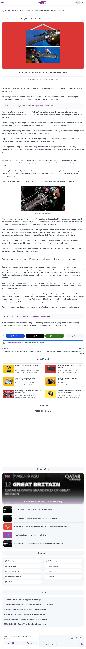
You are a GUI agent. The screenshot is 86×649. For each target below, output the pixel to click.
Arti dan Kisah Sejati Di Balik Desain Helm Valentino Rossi (69, 391)
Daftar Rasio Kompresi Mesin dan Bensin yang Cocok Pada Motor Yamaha (41, 527)
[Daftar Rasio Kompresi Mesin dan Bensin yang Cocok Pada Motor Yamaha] (9, 526)
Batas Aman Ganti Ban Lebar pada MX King (30, 535)
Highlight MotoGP (14, 577)
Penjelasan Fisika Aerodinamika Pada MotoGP (69, 366)
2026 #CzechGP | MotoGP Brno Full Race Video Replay (24, 614)
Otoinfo (51, 577)
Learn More (12, 643)
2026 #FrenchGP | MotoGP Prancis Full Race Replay (33, 510)
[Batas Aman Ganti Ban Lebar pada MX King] (9, 535)
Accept (29, 643)
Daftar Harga (53, 561)
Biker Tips (11, 561)
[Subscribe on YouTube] (72, 638)
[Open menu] (2, 2)
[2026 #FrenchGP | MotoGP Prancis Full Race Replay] (9, 509)
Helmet (51, 571)
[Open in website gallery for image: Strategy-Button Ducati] (43, 198)
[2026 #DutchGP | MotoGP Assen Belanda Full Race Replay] (9, 518)
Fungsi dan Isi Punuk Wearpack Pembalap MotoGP (35, 106)
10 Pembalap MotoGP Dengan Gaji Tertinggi (33, 316)
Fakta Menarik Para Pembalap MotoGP (67, 379)
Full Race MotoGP (14, 571)
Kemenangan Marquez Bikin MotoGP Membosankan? (28, 391)
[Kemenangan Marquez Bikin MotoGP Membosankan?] (8, 394)
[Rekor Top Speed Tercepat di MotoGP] (8, 369)
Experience (12, 566)
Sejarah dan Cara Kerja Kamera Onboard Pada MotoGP (25, 379)
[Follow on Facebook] (76, 638)
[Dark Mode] (78, 2)
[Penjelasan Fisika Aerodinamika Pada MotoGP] (50, 369)
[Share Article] (81, 644)
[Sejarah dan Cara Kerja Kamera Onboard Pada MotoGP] (8, 381)
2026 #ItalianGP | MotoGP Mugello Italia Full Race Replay (25, 624)
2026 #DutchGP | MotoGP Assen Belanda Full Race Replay (40, 11)
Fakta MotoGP (53, 566)
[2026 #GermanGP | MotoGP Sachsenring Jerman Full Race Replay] (9, 543)
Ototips (10, 582)
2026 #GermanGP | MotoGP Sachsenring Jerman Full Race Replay (38, 543)
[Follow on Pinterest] (80, 638)
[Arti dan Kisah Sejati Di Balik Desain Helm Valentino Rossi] (50, 394)
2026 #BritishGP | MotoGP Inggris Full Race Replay (43, 502)
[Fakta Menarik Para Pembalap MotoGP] (50, 381)
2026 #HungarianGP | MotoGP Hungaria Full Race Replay (25, 619)
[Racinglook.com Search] (83, 2)
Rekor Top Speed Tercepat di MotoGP (27, 365)
